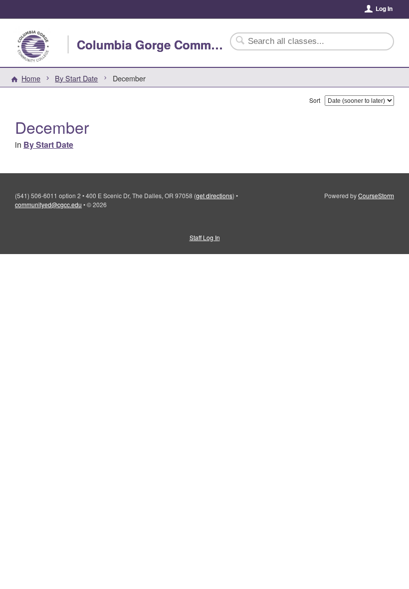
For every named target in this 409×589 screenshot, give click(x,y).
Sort (314, 100)
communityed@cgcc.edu (48, 204)
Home (30, 78)
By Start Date (76, 78)
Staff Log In (205, 237)
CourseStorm (376, 195)
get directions (214, 195)
